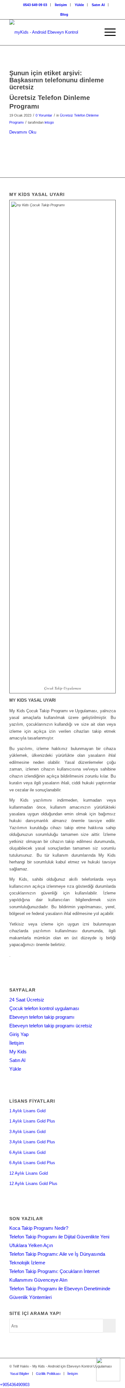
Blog (64, 14)
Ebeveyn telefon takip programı (41, 1017)
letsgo (49, 122)
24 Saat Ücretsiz (26, 999)
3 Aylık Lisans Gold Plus (32, 1141)
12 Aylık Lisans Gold (28, 1173)
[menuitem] (35, 4)
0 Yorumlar (44, 115)
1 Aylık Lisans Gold (27, 1110)
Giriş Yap (19, 1034)
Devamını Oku (22, 132)
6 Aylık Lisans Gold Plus (32, 1162)
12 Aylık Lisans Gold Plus (33, 1183)
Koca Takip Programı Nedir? (38, 1228)
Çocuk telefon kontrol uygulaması (44, 1008)
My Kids (18, 1051)
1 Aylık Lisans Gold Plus (32, 1121)
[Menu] (107, 32)
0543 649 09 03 (35, 5)
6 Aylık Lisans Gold (27, 1152)
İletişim (61, 5)
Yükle (79, 5)
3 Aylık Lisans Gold (27, 1131)
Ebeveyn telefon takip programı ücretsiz (50, 1025)
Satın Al (98, 5)
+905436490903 (14, 1384)
